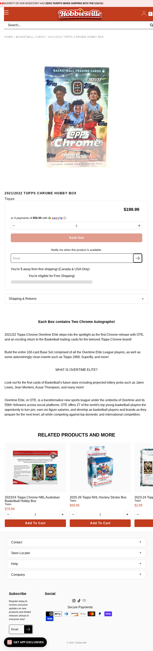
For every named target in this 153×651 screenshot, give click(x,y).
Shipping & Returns (22, 298)
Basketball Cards (30, 37)
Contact (16, 542)
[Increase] (139, 225)
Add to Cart (35, 523)
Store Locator (20, 553)
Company (18, 574)
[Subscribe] (137, 258)
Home (9, 37)
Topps (8, 504)
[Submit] (28, 629)
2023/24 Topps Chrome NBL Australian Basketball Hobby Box (32, 499)
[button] (25, 642)
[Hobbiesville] (80, 14)
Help (14, 564)
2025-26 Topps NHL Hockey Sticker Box (98, 497)
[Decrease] (14, 225)
